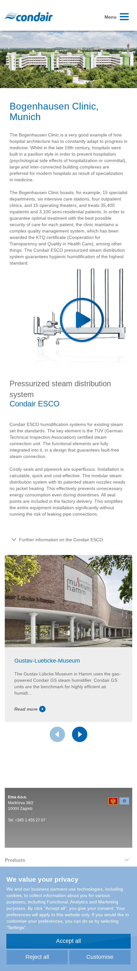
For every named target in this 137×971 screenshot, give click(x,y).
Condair (29, 16)
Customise (99, 957)
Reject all (37, 957)
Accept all (68, 941)
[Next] (79, 734)
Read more (26, 709)
